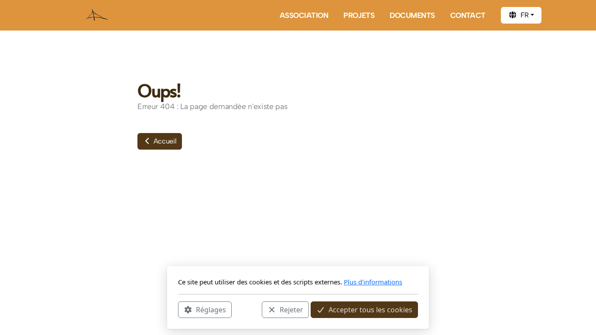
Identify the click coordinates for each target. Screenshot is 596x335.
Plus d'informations (373, 281)
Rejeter (291, 309)
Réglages (211, 309)
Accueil (164, 141)
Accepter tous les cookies (370, 309)
